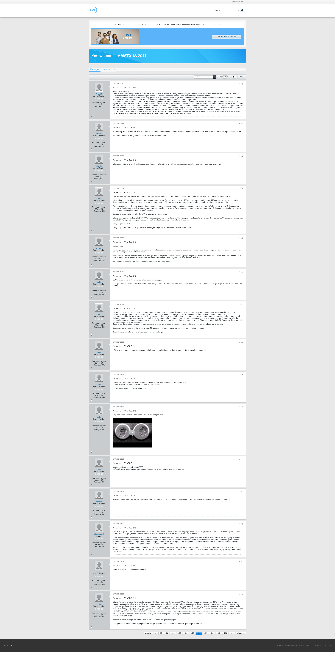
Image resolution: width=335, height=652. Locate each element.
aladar (99, 134)
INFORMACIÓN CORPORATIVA (286, 645)
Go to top (328, 645)
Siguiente (240, 633)
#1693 (241, 524)
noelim (99, 282)
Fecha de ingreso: (99, 103)
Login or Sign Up (237, 2)
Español (7, 645)
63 (167, 633)
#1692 (241, 492)
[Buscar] (242, 10)
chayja (99, 166)
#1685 (241, 238)
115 (212, 633)
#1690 (241, 407)
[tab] (94, 70)
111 (186, 633)
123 (225, 633)
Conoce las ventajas (226, 37)
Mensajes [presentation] (94, 69)
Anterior (148, 633)
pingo (99, 248)
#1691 (241, 459)
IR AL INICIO (317, 645)
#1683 (241, 156)
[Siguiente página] (235, 76)
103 (173, 633)
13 (161, 633)
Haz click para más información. (210, 25)
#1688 (241, 342)
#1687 (241, 304)
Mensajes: (98, 107)
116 (218, 633)
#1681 (241, 84)
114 (205, 633)
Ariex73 (99, 94)
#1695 (241, 594)
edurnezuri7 (99, 534)
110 (179, 633)
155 (232, 633)
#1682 (241, 124)
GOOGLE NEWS (304, 645)
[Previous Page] (233, 76)
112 (192, 633)
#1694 (241, 562)
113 (199, 633)
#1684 (241, 188)
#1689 (241, 375)
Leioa (98, 198)
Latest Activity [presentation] (108, 69)
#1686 (241, 272)
